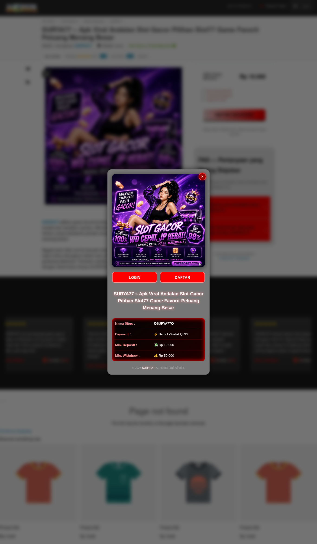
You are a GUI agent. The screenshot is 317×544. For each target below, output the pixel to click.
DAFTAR (182, 278)
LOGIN (134, 278)
